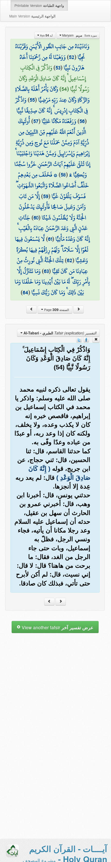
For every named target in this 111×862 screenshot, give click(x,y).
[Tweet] (79, 339)
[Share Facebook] (86, 339)
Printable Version (39, 5)
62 (69, 260)
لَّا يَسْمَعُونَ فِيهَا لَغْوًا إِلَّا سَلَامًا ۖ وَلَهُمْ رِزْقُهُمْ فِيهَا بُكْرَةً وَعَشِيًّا (51, 249)
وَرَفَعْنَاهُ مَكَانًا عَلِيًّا (59, 121)
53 (58, 67)
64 (25, 292)
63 (46, 271)
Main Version (32, 16)
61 (50, 239)
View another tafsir (56, 627)
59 (45, 196)
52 (71, 57)
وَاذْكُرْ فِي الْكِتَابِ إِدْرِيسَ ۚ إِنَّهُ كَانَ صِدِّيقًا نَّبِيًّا (51, 105)
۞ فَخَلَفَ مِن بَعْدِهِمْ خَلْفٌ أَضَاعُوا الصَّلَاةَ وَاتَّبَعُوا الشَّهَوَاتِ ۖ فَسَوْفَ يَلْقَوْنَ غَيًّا (52, 185)
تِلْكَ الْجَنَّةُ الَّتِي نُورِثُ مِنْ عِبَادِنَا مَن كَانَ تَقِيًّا (52, 266)
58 (63, 174)
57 (35, 121)
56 (82, 121)
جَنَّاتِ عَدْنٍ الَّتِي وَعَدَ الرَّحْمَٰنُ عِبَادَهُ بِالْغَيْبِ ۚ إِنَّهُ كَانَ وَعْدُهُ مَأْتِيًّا (53, 228)
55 (32, 99)
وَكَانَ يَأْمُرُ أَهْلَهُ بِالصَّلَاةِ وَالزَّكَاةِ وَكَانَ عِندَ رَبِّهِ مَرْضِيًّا (52, 94)
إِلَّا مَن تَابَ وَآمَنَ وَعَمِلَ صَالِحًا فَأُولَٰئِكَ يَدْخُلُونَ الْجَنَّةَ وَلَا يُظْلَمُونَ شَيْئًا (52, 207)
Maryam (79, 35)
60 (36, 217)
